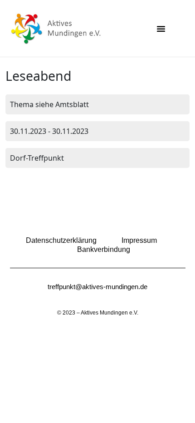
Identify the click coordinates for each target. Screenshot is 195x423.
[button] (161, 28)
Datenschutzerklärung (61, 240)
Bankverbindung (103, 249)
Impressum (139, 240)
